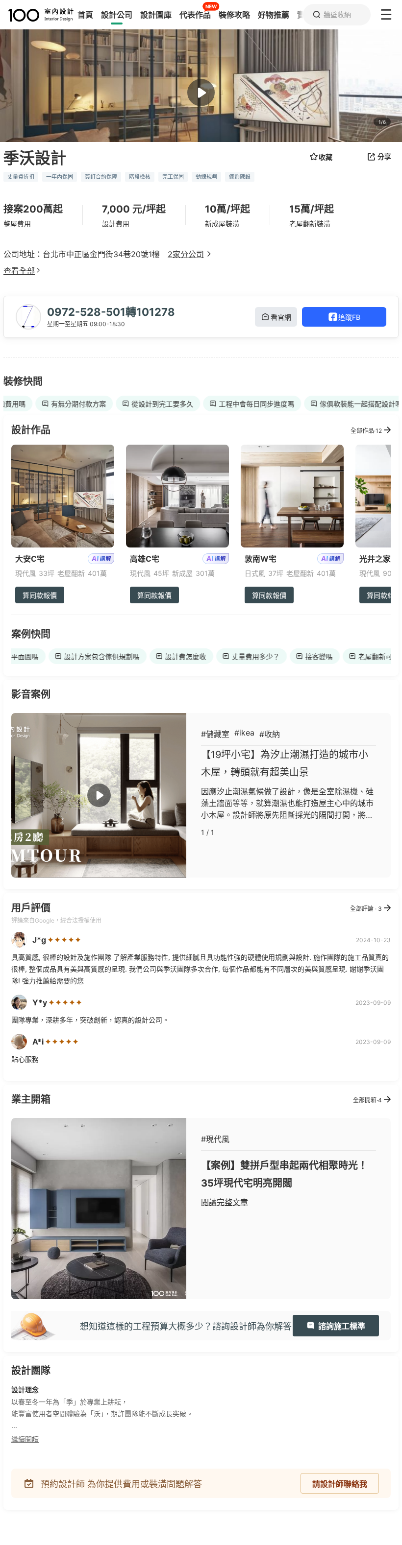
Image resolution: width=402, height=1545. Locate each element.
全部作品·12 (366, 430)
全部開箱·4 (367, 1100)
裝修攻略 (234, 15)
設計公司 (116, 15)
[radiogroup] (64, 939)
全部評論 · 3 (366, 908)
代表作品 (195, 15)
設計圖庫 (156, 15)
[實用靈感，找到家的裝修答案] (37, 15)
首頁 (85, 15)
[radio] (51, 939)
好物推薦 (273, 15)
